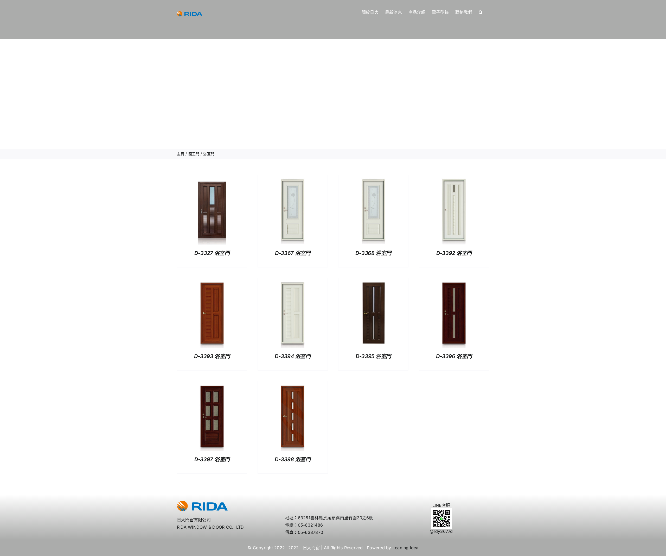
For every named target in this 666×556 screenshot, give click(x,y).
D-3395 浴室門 (373, 356)
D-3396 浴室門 (454, 356)
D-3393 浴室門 (212, 356)
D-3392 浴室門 (454, 253)
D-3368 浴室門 (373, 253)
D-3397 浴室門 (212, 459)
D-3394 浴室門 (292, 356)
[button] (481, 12)
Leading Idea (406, 547)
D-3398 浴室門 (292, 459)
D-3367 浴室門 (292, 253)
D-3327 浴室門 (211, 253)
